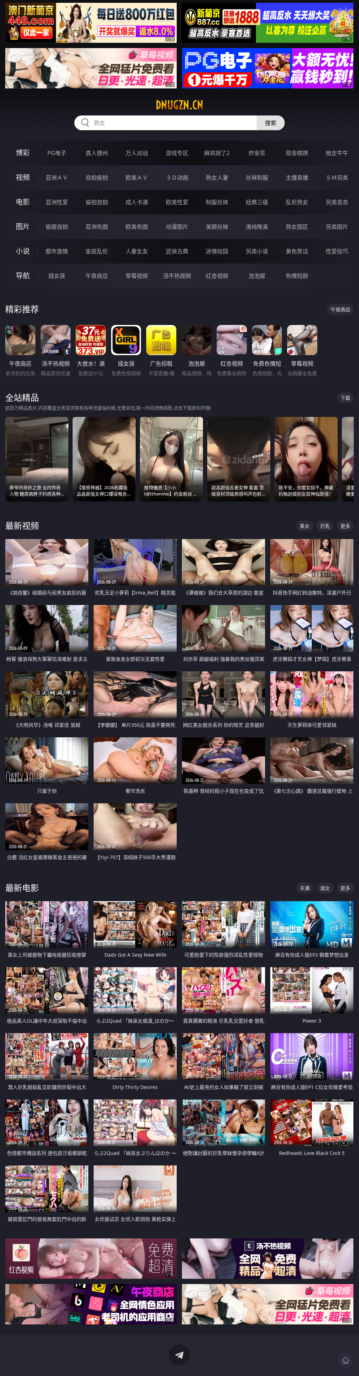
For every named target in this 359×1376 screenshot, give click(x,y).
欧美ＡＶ (137, 177)
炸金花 (257, 153)
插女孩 (56, 276)
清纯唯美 (257, 227)
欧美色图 (137, 227)
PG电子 (56, 153)
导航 (23, 275)
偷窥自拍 (57, 227)
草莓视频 (137, 276)
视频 (23, 177)
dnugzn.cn (179, 105)
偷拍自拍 (97, 202)
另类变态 (337, 202)
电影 (23, 202)
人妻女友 (137, 251)
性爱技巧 (337, 251)
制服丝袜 (217, 202)
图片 (23, 226)
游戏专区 (177, 153)
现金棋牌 (297, 153)
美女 (305, 526)
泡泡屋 (257, 276)
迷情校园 (217, 251)
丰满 (305, 888)
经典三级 (257, 202)
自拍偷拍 (97, 177)
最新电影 (22, 887)
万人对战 (137, 153)
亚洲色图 (97, 227)
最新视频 (22, 525)
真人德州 (97, 153)
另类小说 (257, 251)
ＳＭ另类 (337, 177)
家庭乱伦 (97, 251)
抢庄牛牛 (337, 153)
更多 (345, 526)
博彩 (23, 153)
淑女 (325, 888)
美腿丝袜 (217, 227)
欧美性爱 (177, 202)
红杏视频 (217, 276)
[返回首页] (345, 1360)
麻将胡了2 (217, 153)
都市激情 (57, 251)
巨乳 (325, 526)
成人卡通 (137, 202)
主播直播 (297, 177)
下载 (345, 397)
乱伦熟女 (297, 202)
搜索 (270, 123)
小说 (23, 251)
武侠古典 (177, 251)
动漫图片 (177, 227)
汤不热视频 (177, 276)
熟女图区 (297, 227)
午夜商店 (97, 276)
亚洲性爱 (57, 202)
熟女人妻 (217, 177)
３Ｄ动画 (177, 177)
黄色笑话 (297, 251)
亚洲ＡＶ (57, 177)
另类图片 (337, 227)
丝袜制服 (257, 177)
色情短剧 (297, 276)
